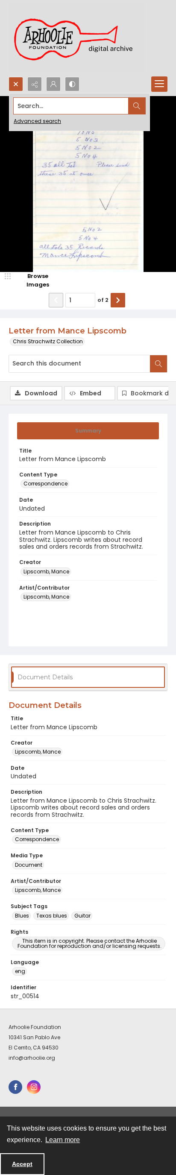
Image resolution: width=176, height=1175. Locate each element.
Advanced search (37, 121)
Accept (22, 1163)
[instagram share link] (34, 1087)
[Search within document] (158, 363)
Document (28, 864)
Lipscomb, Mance (46, 571)
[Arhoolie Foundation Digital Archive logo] (77, 38)
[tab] (88, 431)
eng (20, 971)
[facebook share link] (15, 1087)
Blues (22, 915)
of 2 (103, 300)
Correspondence (45, 483)
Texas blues (51, 915)
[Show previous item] (56, 300)
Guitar (82, 915)
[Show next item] (118, 300)
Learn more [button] (62, 1139)
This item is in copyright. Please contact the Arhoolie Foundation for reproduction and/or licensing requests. (89, 943)
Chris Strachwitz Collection (48, 341)
